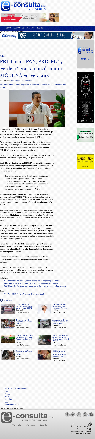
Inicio (9, 28)
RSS (6, 402)
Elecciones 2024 (37, 294)
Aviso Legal (9, 399)
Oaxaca (30, 425)
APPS (7, 397)
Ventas (7, 394)
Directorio (8, 391)
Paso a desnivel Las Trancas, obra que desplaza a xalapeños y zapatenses (31, 281)
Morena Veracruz (23, 294)
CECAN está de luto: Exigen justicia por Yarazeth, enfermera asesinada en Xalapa (34, 286)
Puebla (43, 425)
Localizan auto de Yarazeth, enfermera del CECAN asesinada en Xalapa (30, 283)
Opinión (30, 28)
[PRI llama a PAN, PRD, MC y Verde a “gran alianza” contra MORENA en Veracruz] (37, 126)
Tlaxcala (16, 425)
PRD (14, 294)
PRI (4, 294)
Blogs (40, 28)
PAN (9, 294)
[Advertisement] (19, 45)
